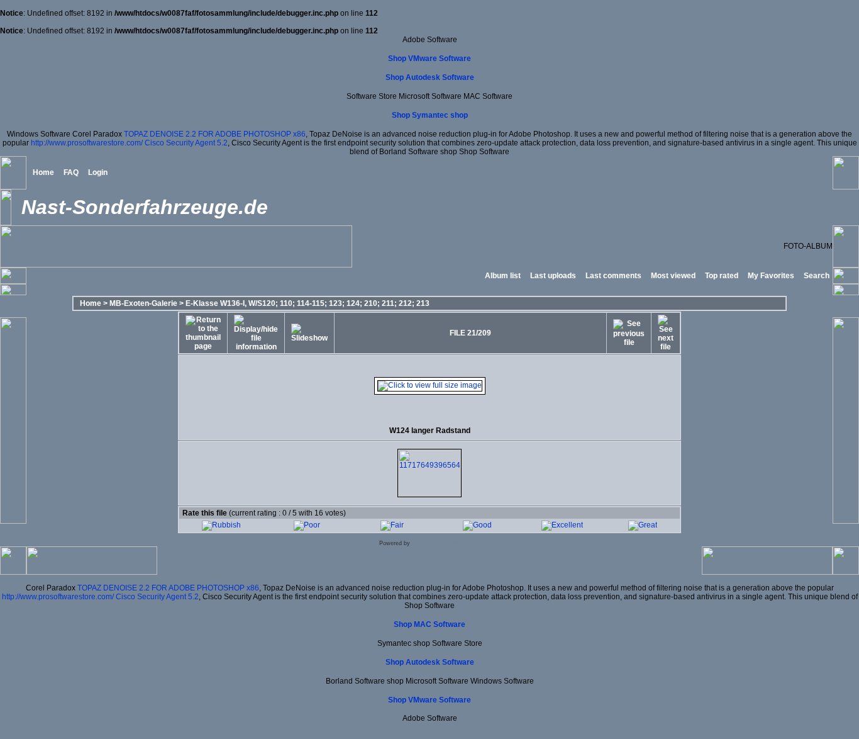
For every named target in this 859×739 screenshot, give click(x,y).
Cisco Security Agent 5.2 (186, 142)
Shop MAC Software (429, 624)
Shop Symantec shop (430, 115)
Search (816, 275)
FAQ (71, 172)
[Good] (477, 525)
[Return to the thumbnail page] (203, 333)
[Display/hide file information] (256, 333)
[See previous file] (629, 333)
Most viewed (673, 275)
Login (98, 172)
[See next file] (665, 333)
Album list (503, 275)
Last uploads (553, 275)
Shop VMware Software (429, 58)
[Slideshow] (309, 333)
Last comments (613, 275)
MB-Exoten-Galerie (143, 303)
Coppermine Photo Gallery (446, 543)
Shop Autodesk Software (429, 77)
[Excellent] (562, 525)
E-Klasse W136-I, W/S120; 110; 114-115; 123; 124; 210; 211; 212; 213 (308, 303)
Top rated (721, 275)
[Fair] (392, 525)
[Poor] (307, 525)
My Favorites (771, 275)
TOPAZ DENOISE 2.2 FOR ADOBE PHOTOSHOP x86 (215, 134)
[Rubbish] (221, 525)
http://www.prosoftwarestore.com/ (87, 142)
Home (43, 172)
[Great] (642, 525)
